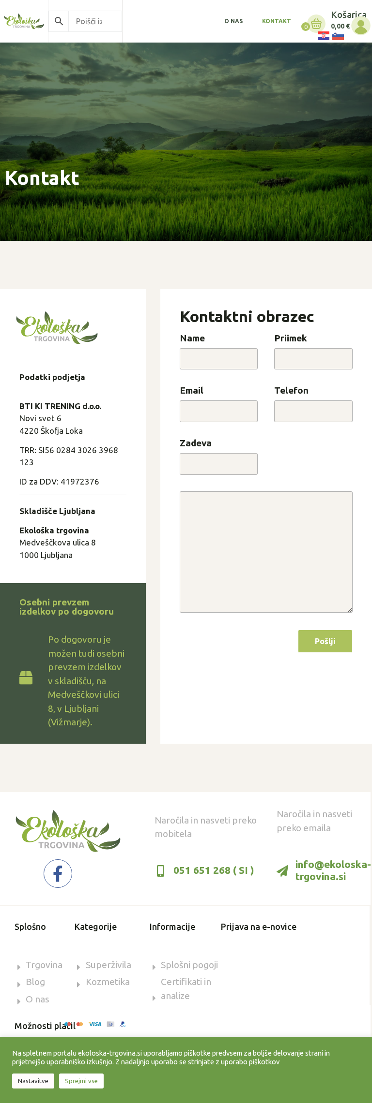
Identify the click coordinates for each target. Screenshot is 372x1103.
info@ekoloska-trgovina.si (333, 870)
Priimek (290, 338)
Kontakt (276, 21)
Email (191, 391)
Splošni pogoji (189, 964)
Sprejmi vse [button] (81, 1080)
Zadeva (196, 443)
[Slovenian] (337, 35)
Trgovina (44, 964)
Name (192, 338)
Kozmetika (108, 981)
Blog (35, 981)
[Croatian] (323, 35)
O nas (233, 21)
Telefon (291, 391)
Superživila (108, 964)
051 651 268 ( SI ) (213, 870)
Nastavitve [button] (33, 1080)
